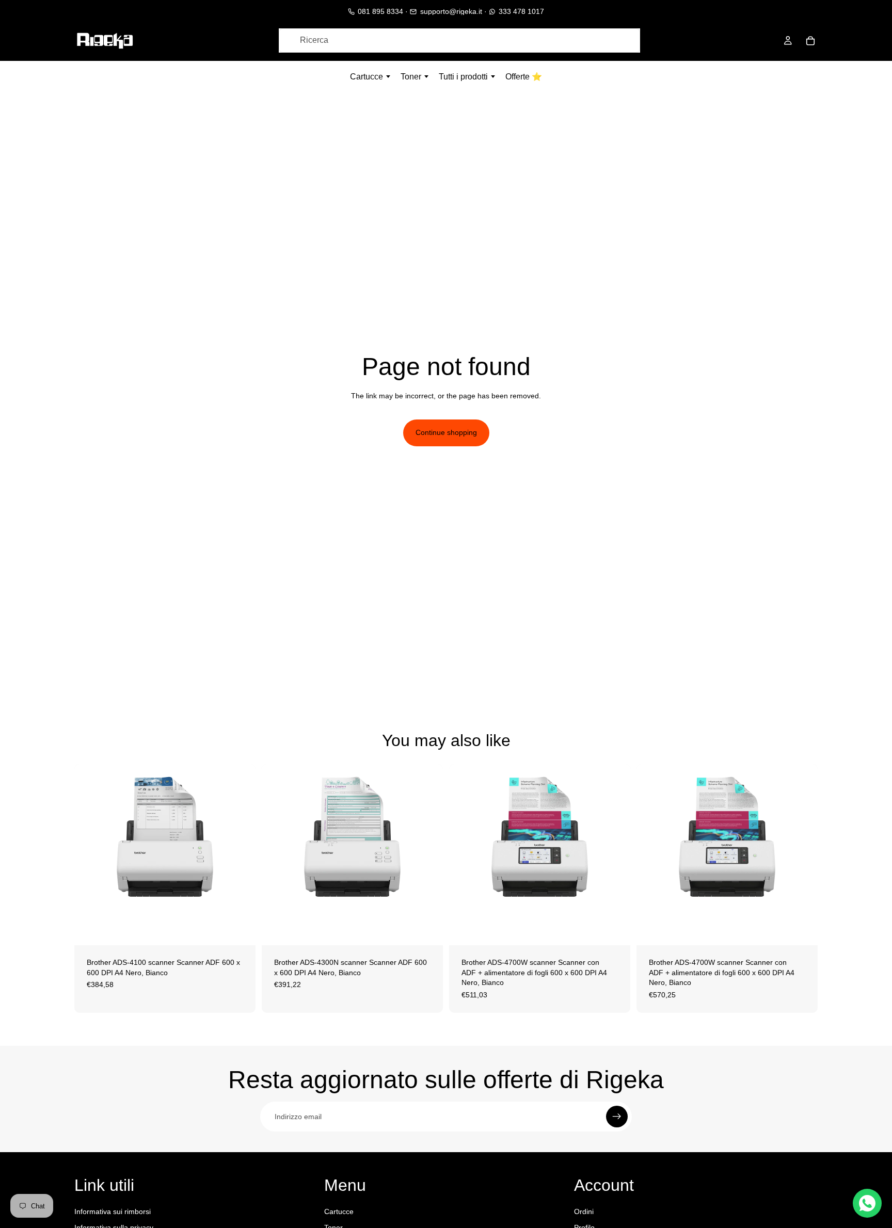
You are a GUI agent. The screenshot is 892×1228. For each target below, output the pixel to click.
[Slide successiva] (240, 855)
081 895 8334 (380, 11)
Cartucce (339, 1211)
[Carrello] (810, 40)
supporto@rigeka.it (451, 11)
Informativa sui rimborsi (112, 1211)
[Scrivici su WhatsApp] (867, 1203)
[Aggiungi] (239, 929)
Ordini (584, 1211)
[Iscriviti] (617, 1116)
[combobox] (459, 40)
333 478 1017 (521, 11)
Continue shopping (446, 432)
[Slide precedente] (89, 855)
